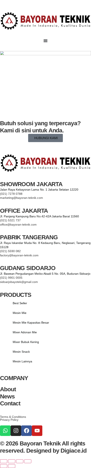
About (8, 389)
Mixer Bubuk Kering (26, 342)
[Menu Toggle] (45, 41)
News (7, 396)
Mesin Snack (21, 351)
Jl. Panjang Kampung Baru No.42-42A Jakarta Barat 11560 (39, 216)
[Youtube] (37, 430)
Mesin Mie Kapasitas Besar (31, 322)
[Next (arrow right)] (11, 466)
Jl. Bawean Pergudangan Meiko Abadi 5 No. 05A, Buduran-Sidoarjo (45, 273)
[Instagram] (16, 430)
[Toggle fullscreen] (11, 461)
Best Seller (20, 303)
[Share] (19, 461)
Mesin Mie (19, 313)
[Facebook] (26, 430)
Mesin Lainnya (22, 361)
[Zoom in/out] (3, 461)
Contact (10, 403)
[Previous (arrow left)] (3, 466)
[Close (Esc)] (27, 461)
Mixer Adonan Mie (25, 332)
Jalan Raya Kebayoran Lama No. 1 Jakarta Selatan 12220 (39, 189)
